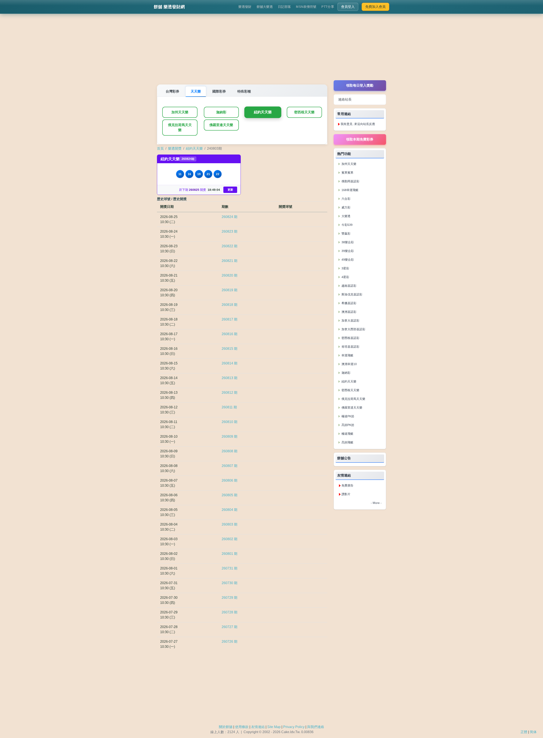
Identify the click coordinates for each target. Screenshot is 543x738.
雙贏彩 (345, 233)
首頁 (160, 148)
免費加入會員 (375, 6)
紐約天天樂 (263, 112)
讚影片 (345, 494)
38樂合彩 (347, 242)
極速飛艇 (347, 433)
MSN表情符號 (306, 6)
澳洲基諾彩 (348, 311)
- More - (376, 503)
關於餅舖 (225, 727)
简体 (533, 732)
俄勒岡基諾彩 (350, 181)
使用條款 (242, 727)
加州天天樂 (179, 112)
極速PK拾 (347, 416)
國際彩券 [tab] (219, 91)
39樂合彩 (347, 251)
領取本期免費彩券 (359, 139)
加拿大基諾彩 (350, 320)
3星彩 (345, 268)
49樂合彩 (347, 259)
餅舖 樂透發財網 (169, 6)
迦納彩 (221, 112)
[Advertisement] (271, 50)
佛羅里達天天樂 (221, 125)
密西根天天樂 (304, 112)
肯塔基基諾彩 (350, 346)
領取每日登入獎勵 (359, 85)
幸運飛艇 (347, 355)
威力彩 (345, 207)
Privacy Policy (294, 727)
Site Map (274, 727)
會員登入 (348, 6)
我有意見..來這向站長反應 (358, 124)
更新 (230, 189)
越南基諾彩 (348, 285)
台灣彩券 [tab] (172, 91)
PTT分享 (327, 6)
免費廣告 (347, 485)
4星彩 (345, 277)
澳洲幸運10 (349, 364)
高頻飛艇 (347, 442)
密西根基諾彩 (350, 338)
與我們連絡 (315, 727)
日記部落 (284, 6)
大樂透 (345, 216)
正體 (524, 732)
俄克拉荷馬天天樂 (180, 127)
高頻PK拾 (347, 425)
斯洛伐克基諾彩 (351, 294)
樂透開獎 (175, 148)
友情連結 (258, 727)
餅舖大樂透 (265, 6)
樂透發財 (244, 6)
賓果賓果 (347, 172)
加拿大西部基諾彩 (353, 329)
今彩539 (347, 224)
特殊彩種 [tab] (244, 91)
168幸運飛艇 (349, 190)
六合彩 (345, 198)
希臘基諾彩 (348, 303)
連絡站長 (345, 99)
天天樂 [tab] (196, 91)
